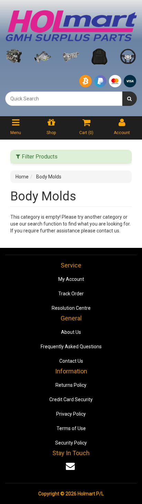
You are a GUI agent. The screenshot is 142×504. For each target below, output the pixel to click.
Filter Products (39, 157)
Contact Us (71, 361)
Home (22, 176)
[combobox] (63, 98)
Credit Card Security (71, 399)
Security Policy (71, 443)
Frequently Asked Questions (71, 346)
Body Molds (48, 176)
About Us (71, 332)
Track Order (71, 293)
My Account (71, 279)
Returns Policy (71, 385)
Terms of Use (71, 428)
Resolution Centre (71, 308)
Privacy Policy (71, 414)
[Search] (129, 98)
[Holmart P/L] (71, 24)
